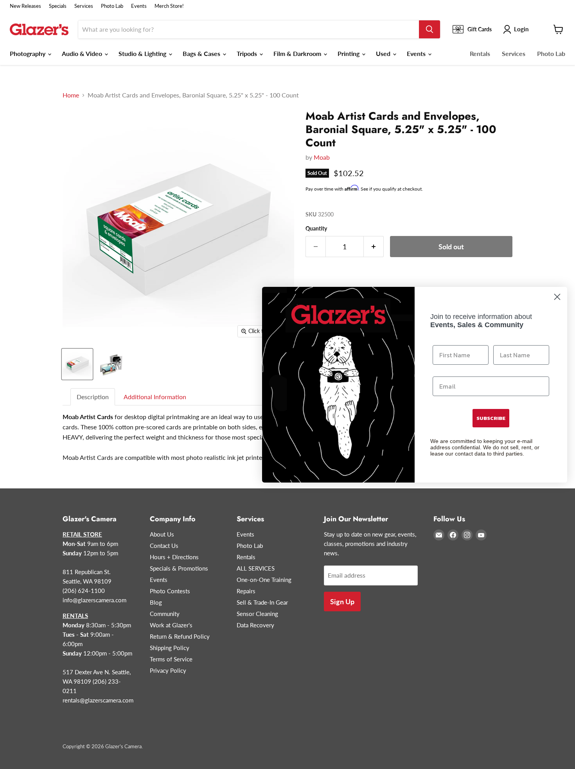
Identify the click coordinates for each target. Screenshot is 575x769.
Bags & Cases (202, 53)
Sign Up (342, 601)
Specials (57, 6)
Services (83, 6)
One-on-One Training (264, 579)
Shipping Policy (169, 647)
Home (71, 95)
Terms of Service (171, 659)
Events (139, 6)
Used (384, 53)
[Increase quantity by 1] (374, 247)
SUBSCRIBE (490, 418)
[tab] (93, 397)
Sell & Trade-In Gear (262, 602)
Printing (349, 53)
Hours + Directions (174, 556)
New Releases (25, 6)
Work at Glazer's (171, 625)
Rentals (480, 53)
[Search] (429, 29)
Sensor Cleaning (257, 613)
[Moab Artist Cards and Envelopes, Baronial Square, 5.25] (77, 364)
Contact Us (164, 545)
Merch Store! (169, 6)
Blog (156, 602)
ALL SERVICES (256, 568)
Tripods (248, 53)
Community (165, 613)
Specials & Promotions (179, 568)
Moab (322, 157)
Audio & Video (83, 53)
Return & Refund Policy (180, 636)
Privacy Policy (168, 670)
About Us (162, 534)
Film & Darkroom (298, 53)
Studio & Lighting (143, 53)
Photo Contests (170, 590)
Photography (28, 53)
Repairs (246, 590)
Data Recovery (255, 625)
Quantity (316, 228)
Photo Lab (112, 6)
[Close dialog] (557, 297)
